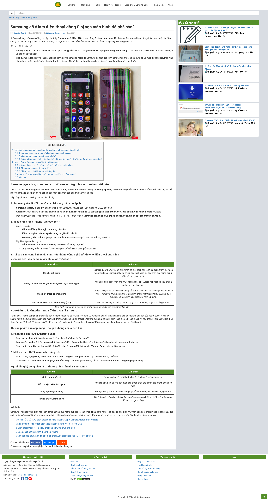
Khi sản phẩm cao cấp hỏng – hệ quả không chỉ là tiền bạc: (44, 165)
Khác (170, 5)
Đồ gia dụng (142, 479)
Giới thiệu (74, 461)
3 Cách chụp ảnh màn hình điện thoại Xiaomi (37, 432)
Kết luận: (21, 177)
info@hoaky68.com (28, 475)
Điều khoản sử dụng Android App (84, 468)
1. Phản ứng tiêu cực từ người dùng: (33, 168)
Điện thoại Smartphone (137, 5)
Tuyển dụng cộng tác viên (81, 475)
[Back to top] (264, 496)
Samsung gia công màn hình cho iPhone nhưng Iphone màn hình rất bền (46, 150)
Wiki (98, 5)
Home (11, 17)
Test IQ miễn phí (144, 465)
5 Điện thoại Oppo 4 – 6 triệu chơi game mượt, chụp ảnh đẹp (45, 428)
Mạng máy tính (144, 475)
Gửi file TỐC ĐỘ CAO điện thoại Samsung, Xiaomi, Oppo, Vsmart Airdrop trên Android (57, 419)
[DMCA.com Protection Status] (83, 479)
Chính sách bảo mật (79, 465)
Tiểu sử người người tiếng (149, 468)
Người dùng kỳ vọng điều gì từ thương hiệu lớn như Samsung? (45, 174)
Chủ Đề (72, 5)
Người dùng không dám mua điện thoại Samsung (35, 162)
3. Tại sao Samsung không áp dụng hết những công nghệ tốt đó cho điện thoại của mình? (58, 159)
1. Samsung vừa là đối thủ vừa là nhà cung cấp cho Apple (43, 153)
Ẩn (65, 145)
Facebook (35, 442)
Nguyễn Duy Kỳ (20, 33)
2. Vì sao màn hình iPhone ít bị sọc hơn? (35, 156)
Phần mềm (158, 5)
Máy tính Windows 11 (146, 461)
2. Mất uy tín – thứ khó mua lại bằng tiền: (35, 171)
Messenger (49, 442)
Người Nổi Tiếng (112, 5)
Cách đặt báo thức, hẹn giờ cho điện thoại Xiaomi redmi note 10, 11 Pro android (54, 435)
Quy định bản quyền (79, 472)
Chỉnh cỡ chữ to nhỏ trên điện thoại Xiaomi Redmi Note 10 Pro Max (49, 423)
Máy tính (85, 5)
